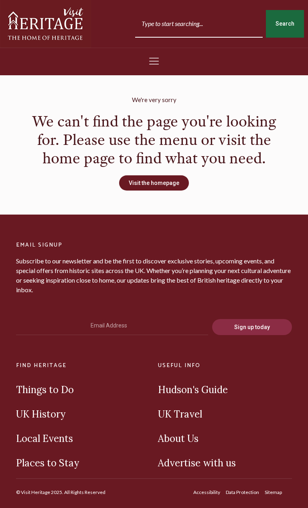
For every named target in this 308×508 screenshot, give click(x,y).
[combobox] (199, 24)
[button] (154, 62)
